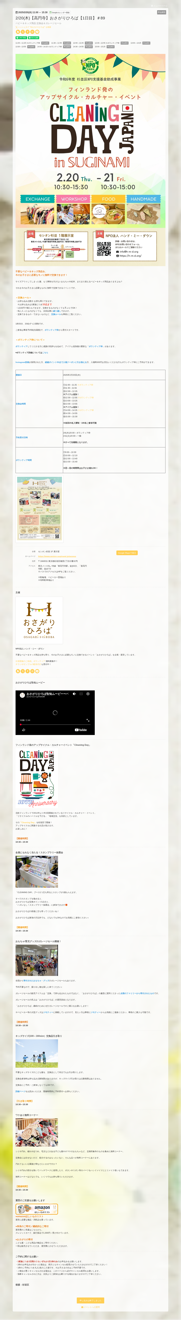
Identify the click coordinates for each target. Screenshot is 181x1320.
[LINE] (37, 32)
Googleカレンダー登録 (60, 13)
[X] (23, 32)
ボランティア (39, 661)
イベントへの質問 (91, 1307)
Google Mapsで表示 (127, 553)
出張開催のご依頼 (23, 661)
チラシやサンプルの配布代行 (28, 664)
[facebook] (27, 32)
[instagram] (32, 32)
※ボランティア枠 (85, 385)
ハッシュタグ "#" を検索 (34, 27)
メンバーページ (160, 6)
